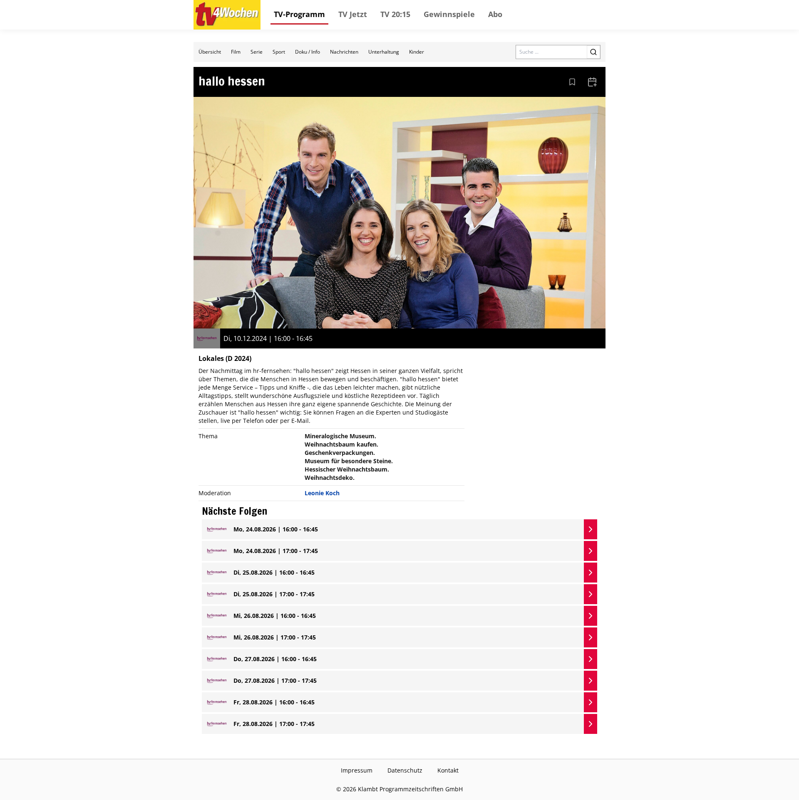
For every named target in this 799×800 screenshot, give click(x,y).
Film (236, 51)
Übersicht (210, 51)
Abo (495, 14)
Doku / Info (307, 51)
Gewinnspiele (449, 14)
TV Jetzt (352, 14)
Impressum (356, 770)
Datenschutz (404, 770)
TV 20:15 (395, 14)
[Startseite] (227, 14)
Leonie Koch (322, 493)
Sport (279, 51)
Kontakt (448, 770)
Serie (257, 51)
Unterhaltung (383, 51)
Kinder (416, 51)
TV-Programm (299, 14)
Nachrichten (344, 51)
